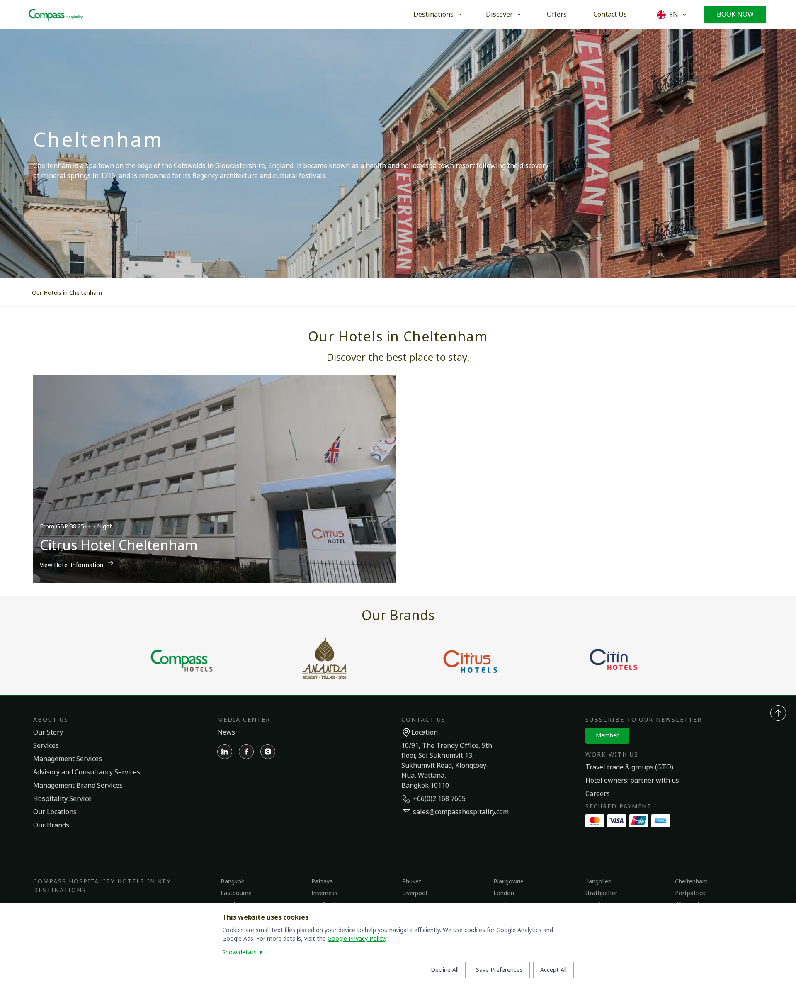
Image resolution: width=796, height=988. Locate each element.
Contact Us (610, 14)
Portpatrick (690, 893)
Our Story (48, 732)
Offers (557, 14)
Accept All (553, 970)
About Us (50, 719)
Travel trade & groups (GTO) (629, 767)
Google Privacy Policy (356, 938)
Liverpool (414, 893)
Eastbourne (236, 893)
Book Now (735, 14)
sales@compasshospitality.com (461, 812)
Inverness (324, 893)
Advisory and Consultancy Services (86, 772)
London (503, 893)
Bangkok (232, 881)
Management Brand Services (78, 786)
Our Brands (51, 825)
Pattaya (322, 881)
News (226, 732)
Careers (597, 794)
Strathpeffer (600, 893)
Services (46, 746)
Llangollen (598, 881)
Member (607, 735)
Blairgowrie (508, 881)
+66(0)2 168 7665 (439, 799)
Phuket (411, 881)
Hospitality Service (62, 799)
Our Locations (55, 812)
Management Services (67, 759)
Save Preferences (499, 970)
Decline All (445, 970)
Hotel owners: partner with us (632, 781)
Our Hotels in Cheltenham (67, 293)
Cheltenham (691, 881)
